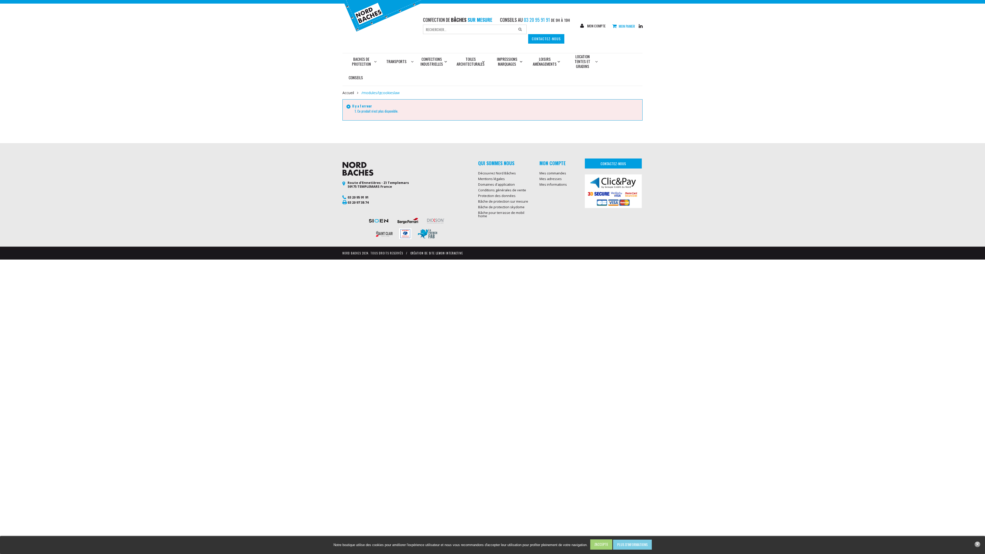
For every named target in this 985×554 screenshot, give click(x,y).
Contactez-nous (546, 38)
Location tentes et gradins (582, 61)
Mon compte (596, 26)
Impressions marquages (507, 61)
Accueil (348, 93)
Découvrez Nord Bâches (497, 173)
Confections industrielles (431, 61)
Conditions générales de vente (502, 190)
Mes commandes (552, 173)
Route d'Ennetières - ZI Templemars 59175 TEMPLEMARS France (378, 184)
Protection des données (497, 195)
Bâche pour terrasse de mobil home (501, 214)
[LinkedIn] (641, 25)
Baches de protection (361, 61)
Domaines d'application (496, 184)
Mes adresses (550, 178)
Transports (396, 61)
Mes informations (553, 184)
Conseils (356, 77)
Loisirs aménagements (545, 61)
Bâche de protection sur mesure (503, 201)
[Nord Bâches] (385, 15)
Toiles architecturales (471, 61)
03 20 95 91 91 (358, 197)
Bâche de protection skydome (501, 207)
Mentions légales (491, 178)
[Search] (520, 29)
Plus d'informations (632, 544)
